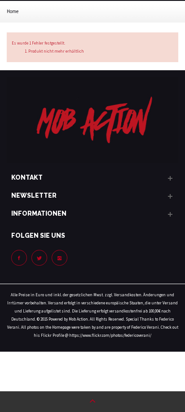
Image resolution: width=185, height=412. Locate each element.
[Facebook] (19, 258)
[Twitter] (39, 258)
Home (12, 11)
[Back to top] (92, 401)
